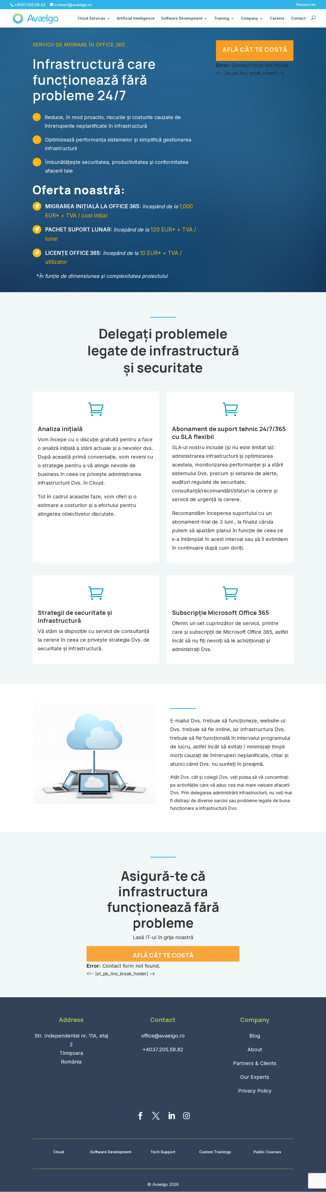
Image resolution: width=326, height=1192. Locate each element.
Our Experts (254, 1077)
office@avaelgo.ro (163, 1036)
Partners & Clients (254, 1063)
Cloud (58, 1152)
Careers (277, 18)
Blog (254, 1036)
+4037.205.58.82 (162, 1049)
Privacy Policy (254, 1091)
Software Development (110, 1152)
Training (221, 18)
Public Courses (267, 1152)
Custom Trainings (215, 1152)
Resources (306, 4)
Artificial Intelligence (136, 18)
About (255, 1049)
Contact (298, 18)
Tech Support (163, 1152)
